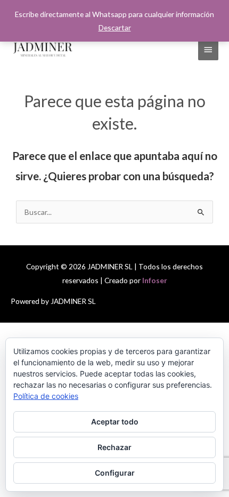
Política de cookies (45, 395)
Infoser (154, 280)
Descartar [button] (115, 27)
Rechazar (114, 447)
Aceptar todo (114, 421)
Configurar (115, 472)
